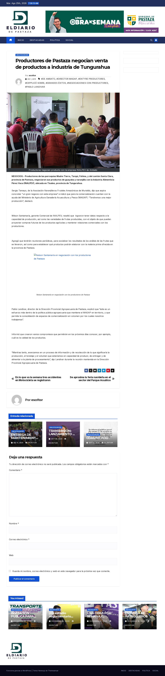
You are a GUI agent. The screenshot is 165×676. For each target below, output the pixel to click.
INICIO (21, 40)
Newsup (41, 671)
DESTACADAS (37, 40)
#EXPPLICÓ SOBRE (34, 83)
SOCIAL (69, 40)
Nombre (14, 523)
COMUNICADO (97, 438)
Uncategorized (22, 55)
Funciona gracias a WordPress (19, 671)
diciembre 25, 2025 (60, 621)
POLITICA (55, 40)
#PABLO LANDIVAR (35, 87)
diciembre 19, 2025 (98, 621)
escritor (32, 75)
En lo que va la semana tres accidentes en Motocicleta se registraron (38, 379)
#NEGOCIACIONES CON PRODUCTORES (87, 83)
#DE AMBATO (48, 79)
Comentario (15, 470)
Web (11, 555)
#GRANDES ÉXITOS (56, 83)
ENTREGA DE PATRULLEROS (136, 614)
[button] (151, 40)
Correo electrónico (19, 539)
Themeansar (53, 671)
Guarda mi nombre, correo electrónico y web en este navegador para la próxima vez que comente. (61, 571)
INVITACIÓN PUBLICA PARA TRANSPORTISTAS (25, 616)
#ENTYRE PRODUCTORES (91, 79)
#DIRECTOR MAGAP (66, 79)
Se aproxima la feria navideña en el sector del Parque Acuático (90, 379)
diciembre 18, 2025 (136, 621)
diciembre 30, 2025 (22, 621)
